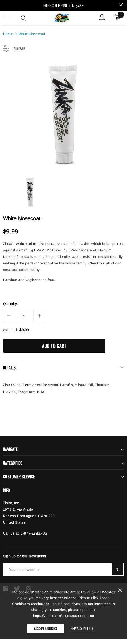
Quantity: (10, 304)
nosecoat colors (16, 270)
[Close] (120, 591)
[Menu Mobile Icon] (7, 17)
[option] (63, 115)
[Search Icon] (23, 18)
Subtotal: (10, 330)
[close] (121, 5)
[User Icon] (102, 18)
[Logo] (62, 17)
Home (8, 34)
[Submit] (117, 569)
